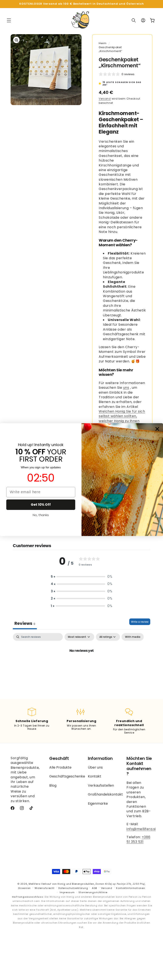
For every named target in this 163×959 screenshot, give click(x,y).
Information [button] (100, 758)
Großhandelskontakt (105, 794)
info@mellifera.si (141, 829)
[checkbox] (133, 637)
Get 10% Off (41, 504)
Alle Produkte (60, 767)
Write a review (140, 622)
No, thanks (41, 515)
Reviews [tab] (24, 623)
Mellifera (34, 884)
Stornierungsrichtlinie (93, 892)
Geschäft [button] (59, 758)
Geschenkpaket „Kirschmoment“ (110, 49)
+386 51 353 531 (138, 839)
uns (126, 387)
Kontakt (94, 776)
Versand (105, 98)
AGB (94, 888)
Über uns (95, 767)
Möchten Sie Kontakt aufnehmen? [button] (139, 766)
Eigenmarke (98, 803)
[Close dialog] (157, 428)
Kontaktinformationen (130, 888)
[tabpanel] (81, 665)
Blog (52, 785)
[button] (9, 20)
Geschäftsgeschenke (67, 776)
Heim (102, 43)
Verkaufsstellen (101, 785)
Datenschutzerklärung (73, 888)
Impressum (67, 892)
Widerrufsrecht (45, 888)
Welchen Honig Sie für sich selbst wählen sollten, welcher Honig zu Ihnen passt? (122, 418)
